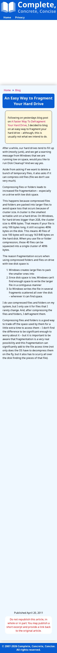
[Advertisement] (28, 54)
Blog (18, 90)
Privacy (20, 17)
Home (7, 17)
